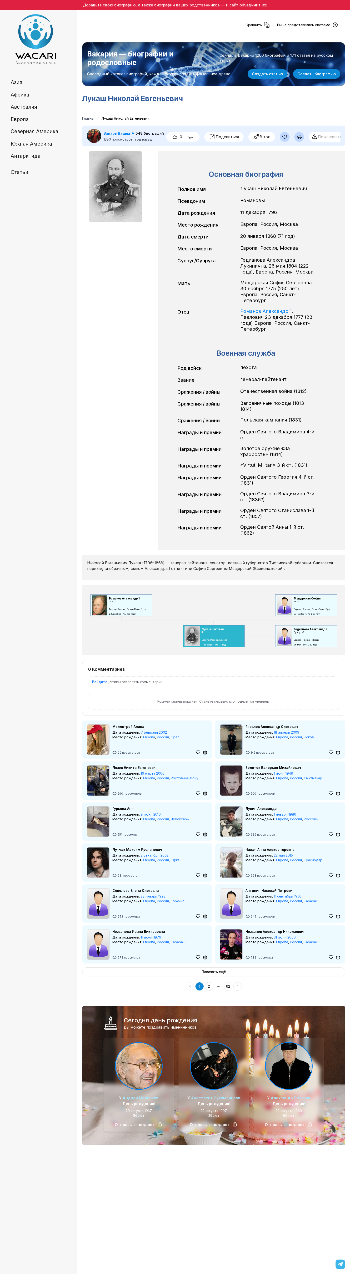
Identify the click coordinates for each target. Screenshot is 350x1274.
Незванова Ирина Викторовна (138, 931)
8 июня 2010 (151, 814)
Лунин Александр (261, 809)
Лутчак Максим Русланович (137, 850)
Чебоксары (180, 819)
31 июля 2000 (285, 937)
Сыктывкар (313, 778)
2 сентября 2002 (155, 855)
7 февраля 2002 (154, 732)
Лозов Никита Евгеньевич (135, 768)
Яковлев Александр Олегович (271, 727)
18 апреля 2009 (286, 732)
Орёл (175, 737)
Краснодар (313, 860)
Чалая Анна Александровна (270, 850)
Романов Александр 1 (266, 311)
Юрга (175, 860)
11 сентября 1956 (287, 896)
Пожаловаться (332, 136)
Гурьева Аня (123, 809)
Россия (163, 737)
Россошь (311, 819)
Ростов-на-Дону (184, 778)
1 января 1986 (285, 814)
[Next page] (237, 986)
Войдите (99, 682)
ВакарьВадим (117, 133)
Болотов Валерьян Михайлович (273, 768)
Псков (309, 737)
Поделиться (227, 136)
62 (228, 986)
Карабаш (311, 901)
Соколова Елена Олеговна (135, 890)
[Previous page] (190, 986)
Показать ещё (214, 972)
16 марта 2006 (153, 773)
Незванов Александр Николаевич (274, 931)
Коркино (178, 901)
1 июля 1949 (283, 773)
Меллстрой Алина (128, 727)
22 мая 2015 (283, 855)
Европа (149, 737)
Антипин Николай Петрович (270, 890)
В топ (265, 136)
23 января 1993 (153, 896)
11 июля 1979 (151, 937)
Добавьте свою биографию (109, 5)
